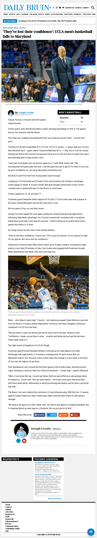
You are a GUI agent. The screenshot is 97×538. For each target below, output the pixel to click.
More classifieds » (55, 499)
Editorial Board (11, 521)
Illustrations (57, 14)
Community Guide (12, 528)
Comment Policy (11, 526)
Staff (7, 516)
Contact (8, 507)
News (6, 14)
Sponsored (9, 514)
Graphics (78, 14)
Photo (41, 14)
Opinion (24, 14)
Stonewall (9, 519)
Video (47, 14)
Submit (86, 8)
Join (7, 531)
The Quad (33, 14)
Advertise (69, 8)
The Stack (87, 14)
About (7, 504)
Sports (12, 14)
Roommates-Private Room (45, 462)
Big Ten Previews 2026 (67, 21)
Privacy (8, 524)
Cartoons (68, 14)
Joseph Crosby (26, 112)
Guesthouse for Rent (43, 474)
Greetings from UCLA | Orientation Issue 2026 (37, 21)
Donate (78, 8)
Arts (18, 14)
